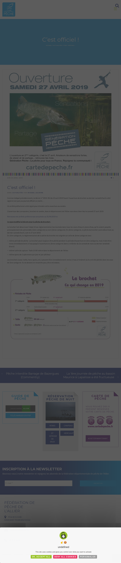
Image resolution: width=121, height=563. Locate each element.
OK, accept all (41, 557)
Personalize (88, 557)
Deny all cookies (65, 557)
